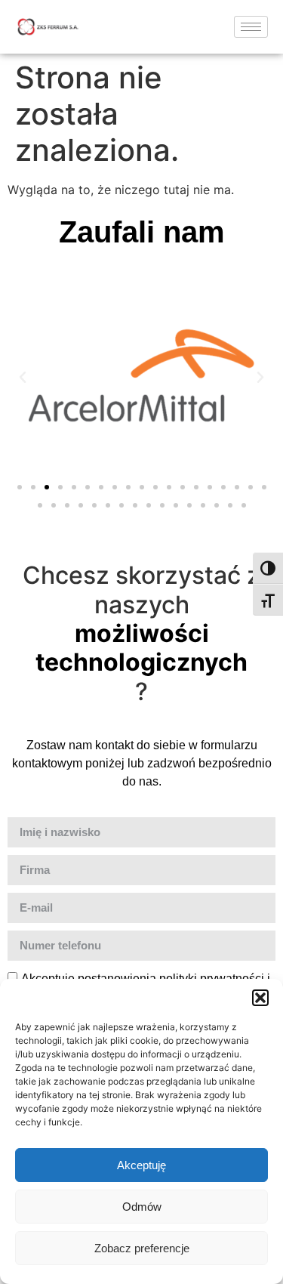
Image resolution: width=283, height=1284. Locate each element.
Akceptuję (141, 1165)
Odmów (141, 1206)
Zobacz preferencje (141, 1248)
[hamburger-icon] (251, 27)
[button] (260, 997)
